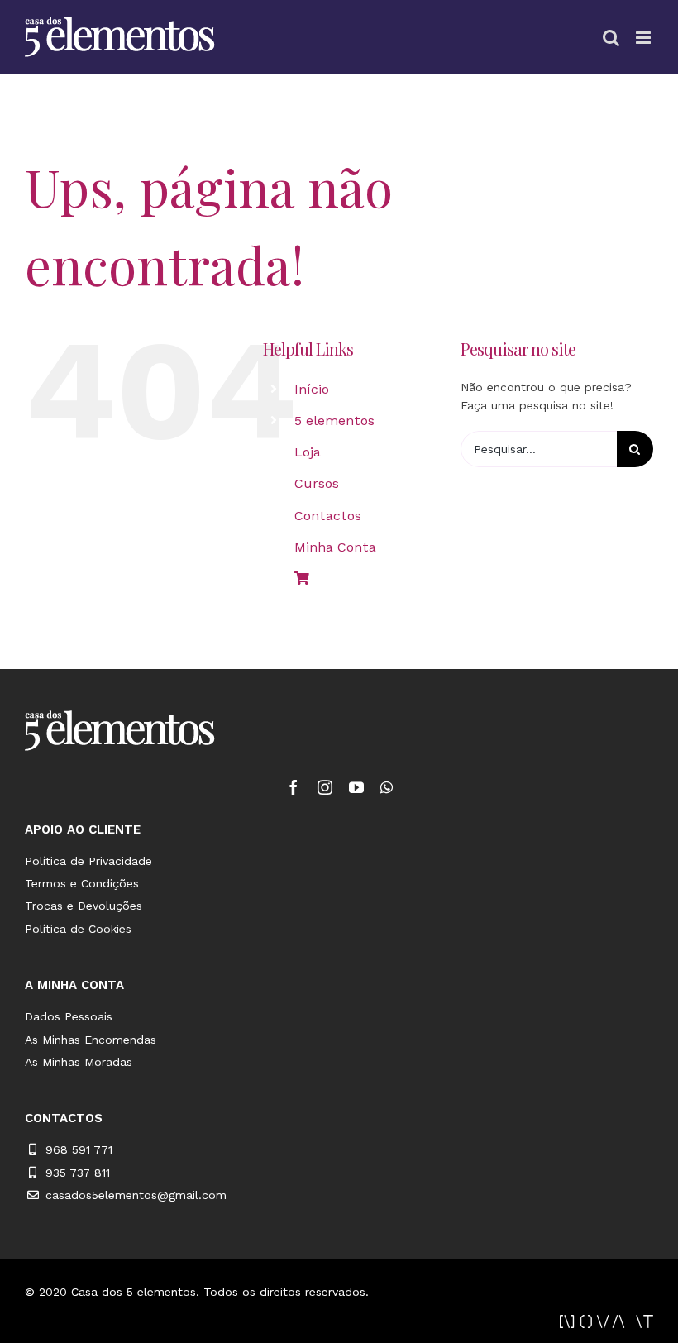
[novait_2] (606, 1320)
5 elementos (334, 420)
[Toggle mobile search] (611, 37)
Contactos (327, 515)
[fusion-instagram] (325, 787)
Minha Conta (335, 547)
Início (311, 389)
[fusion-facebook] (293, 787)
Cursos (316, 483)
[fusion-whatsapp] (386, 787)
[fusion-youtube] (356, 787)
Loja (307, 452)
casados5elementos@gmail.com (136, 1195)
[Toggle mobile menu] (644, 37)
